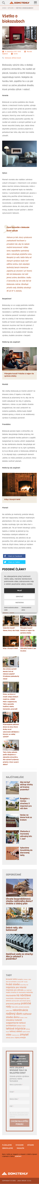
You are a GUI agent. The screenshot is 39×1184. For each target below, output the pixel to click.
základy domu (10, 1037)
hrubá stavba (13, 984)
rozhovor (27, 1014)
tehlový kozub (16, 58)
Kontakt (18, 1156)
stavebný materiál (14, 1020)
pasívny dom (15, 1001)
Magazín (20, 1148)
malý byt (29, 990)
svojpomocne (12, 1023)
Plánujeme (7, 1145)
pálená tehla (9, 1010)
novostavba (10, 998)
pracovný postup (13, 1004)
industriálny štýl (24, 984)
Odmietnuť (19, 596)
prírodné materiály (24, 1007)
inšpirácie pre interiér (16, 987)
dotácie (19, 982)
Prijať (19, 590)
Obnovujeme (7, 1148)
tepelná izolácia (26, 1031)
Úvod (4, 8)
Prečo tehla (14, 1007)
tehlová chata (21, 1026)
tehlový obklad (16, 1032)
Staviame (20, 1145)
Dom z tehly (19, 2)
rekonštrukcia (20, 1010)
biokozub (8, 58)
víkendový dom (15, 1035)
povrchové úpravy (25, 1001)
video (8, 1034)
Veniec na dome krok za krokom (26, 817)
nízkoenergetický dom (22, 998)
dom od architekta (11, 982)
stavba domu (13, 1017)
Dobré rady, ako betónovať (14, 928)
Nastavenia (19, 602)
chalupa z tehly (27, 979)
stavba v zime (23, 1017)
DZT (22, 982)
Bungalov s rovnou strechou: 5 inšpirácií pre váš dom (26, 804)
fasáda (26, 982)
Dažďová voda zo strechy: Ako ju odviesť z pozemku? (19, 956)
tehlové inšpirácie (15, 1028)
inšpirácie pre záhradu (15, 990)
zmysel (24, 1034)
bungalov (20, 979)
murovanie (11, 995)
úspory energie (20, 1038)
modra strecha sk (12, 992)
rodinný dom (14, 1013)
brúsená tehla (11, 979)
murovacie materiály (26, 992)
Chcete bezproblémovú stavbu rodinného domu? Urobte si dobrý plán (19, 901)
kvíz (25, 990)
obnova (8, 1001)
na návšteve (23, 995)
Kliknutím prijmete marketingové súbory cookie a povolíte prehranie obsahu (19, 1060)
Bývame (11, 8)
